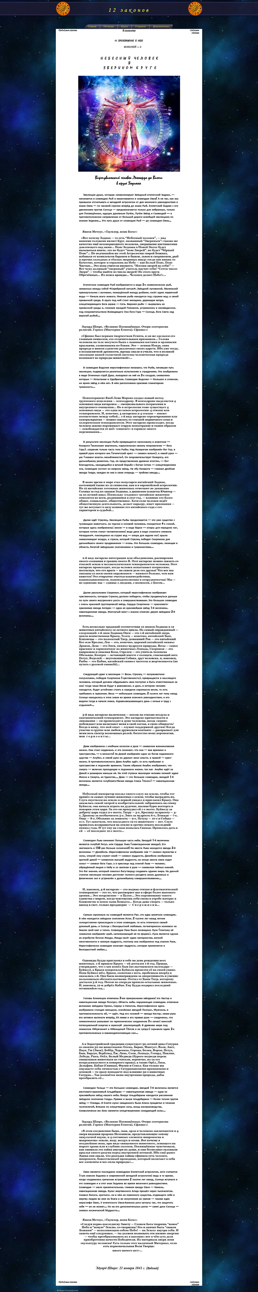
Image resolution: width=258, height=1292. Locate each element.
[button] (125, 26)
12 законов (129, 10)
